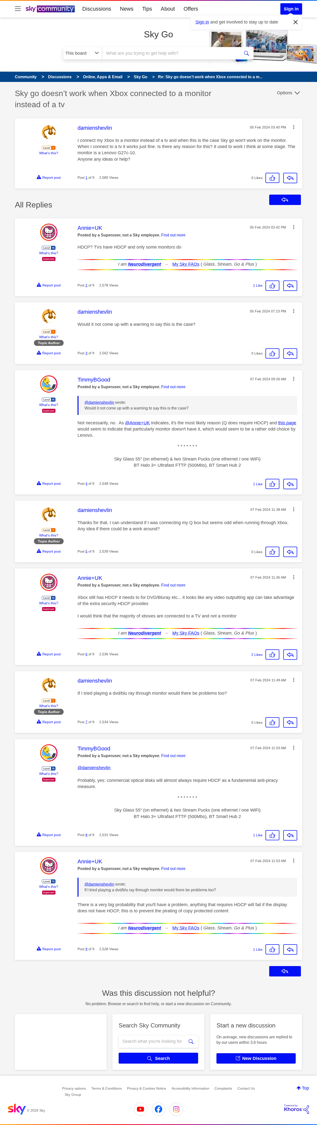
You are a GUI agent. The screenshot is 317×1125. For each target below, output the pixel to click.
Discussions (96, 9)
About (168, 9)
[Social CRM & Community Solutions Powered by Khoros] (296, 1109)
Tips (147, 9)
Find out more (173, 235)
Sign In (291, 8)
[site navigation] (18, 9)
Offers (191, 9)
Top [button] (305, 1088)
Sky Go (158, 34)
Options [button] (284, 92)
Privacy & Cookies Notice (146, 1088)
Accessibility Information (190, 1088)
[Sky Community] (50, 9)
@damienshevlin (99, 402)
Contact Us (246, 1088)
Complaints (223, 1088)
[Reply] (290, 178)
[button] (293, 127)
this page (287, 422)
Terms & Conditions (106, 1088)
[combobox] (170, 53)
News (126, 9)
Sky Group (73, 1095)
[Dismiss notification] (296, 22)
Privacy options (74, 1088)
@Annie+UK (137, 422)
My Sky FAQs (185, 264)
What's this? (48, 153)
